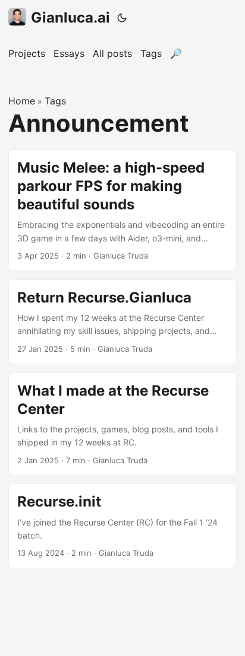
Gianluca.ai (70, 17)
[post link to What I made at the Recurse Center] (122, 424)
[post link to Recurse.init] (122, 526)
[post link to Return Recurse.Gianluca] (122, 322)
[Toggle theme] (122, 18)
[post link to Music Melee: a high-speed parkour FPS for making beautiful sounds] (122, 210)
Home (21, 101)
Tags (55, 101)
